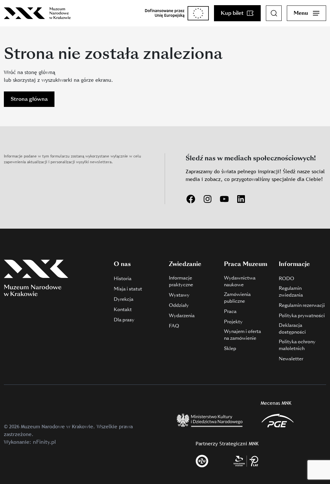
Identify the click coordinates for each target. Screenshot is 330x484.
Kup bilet (232, 13)
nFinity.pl (44, 442)
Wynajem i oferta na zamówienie (242, 334)
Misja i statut (128, 289)
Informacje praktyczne (181, 281)
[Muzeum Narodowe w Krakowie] (37, 13)
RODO (286, 278)
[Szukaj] (274, 13)
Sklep (230, 348)
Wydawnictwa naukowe (240, 281)
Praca (230, 311)
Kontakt (123, 309)
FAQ (174, 326)
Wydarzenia (182, 315)
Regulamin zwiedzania (291, 291)
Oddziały (179, 305)
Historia (122, 278)
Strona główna (29, 99)
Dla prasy (124, 320)
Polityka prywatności (302, 315)
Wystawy (179, 295)
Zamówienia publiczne (237, 297)
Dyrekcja (123, 299)
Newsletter (291, 359)
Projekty (233, 321)
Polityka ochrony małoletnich (297, 345)
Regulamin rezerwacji (302, 305)
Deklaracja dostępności (292, 328)
